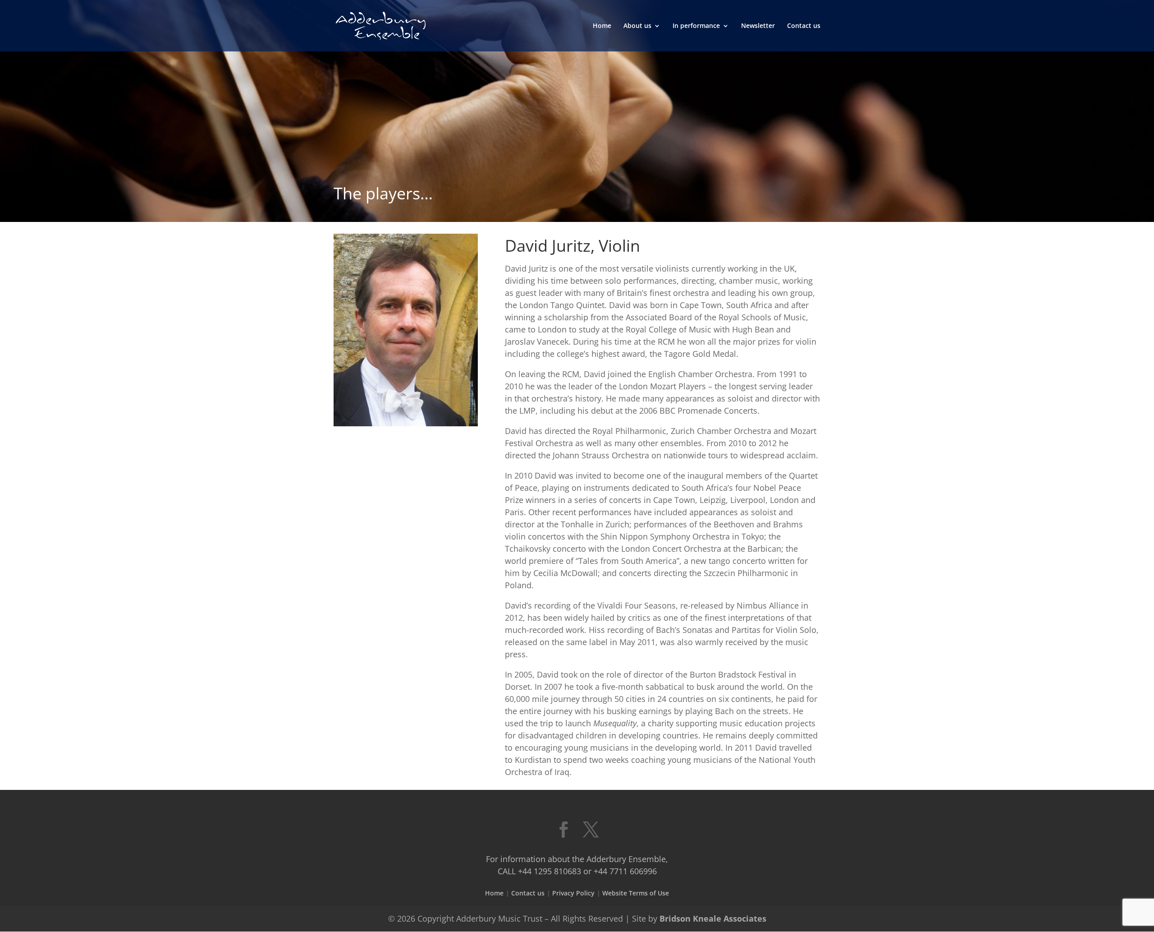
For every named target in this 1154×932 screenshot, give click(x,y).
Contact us (803, 26)
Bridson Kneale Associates (712, 918)
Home (602, 26)
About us (637, 26)
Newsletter (758, 26)
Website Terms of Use (635, 893)
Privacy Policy (573, 893)
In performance (696, 26)
